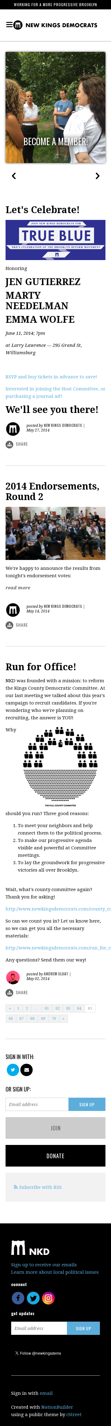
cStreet (74, 1414)
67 (21, 1018)
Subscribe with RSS (40, 1187)
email (46, 1393)
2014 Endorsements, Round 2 (53, 491)
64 (79, 1008)
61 (47, 1008)
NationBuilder (57, 1407)
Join (56, 1128)
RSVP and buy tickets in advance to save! (51, 377)
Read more (18, 588)
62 (58, 1008)
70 (54, 1018)
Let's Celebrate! (43, 209)
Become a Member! (55, 141)
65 (90, 1008)
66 (11, 1018)
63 (68, 1008)
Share (22, 443)
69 (43, 1018)
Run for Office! (41, 667)
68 (32, 1018)
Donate (55, 1156)
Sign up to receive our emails (44, 1265)
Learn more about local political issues (55, 1272)
